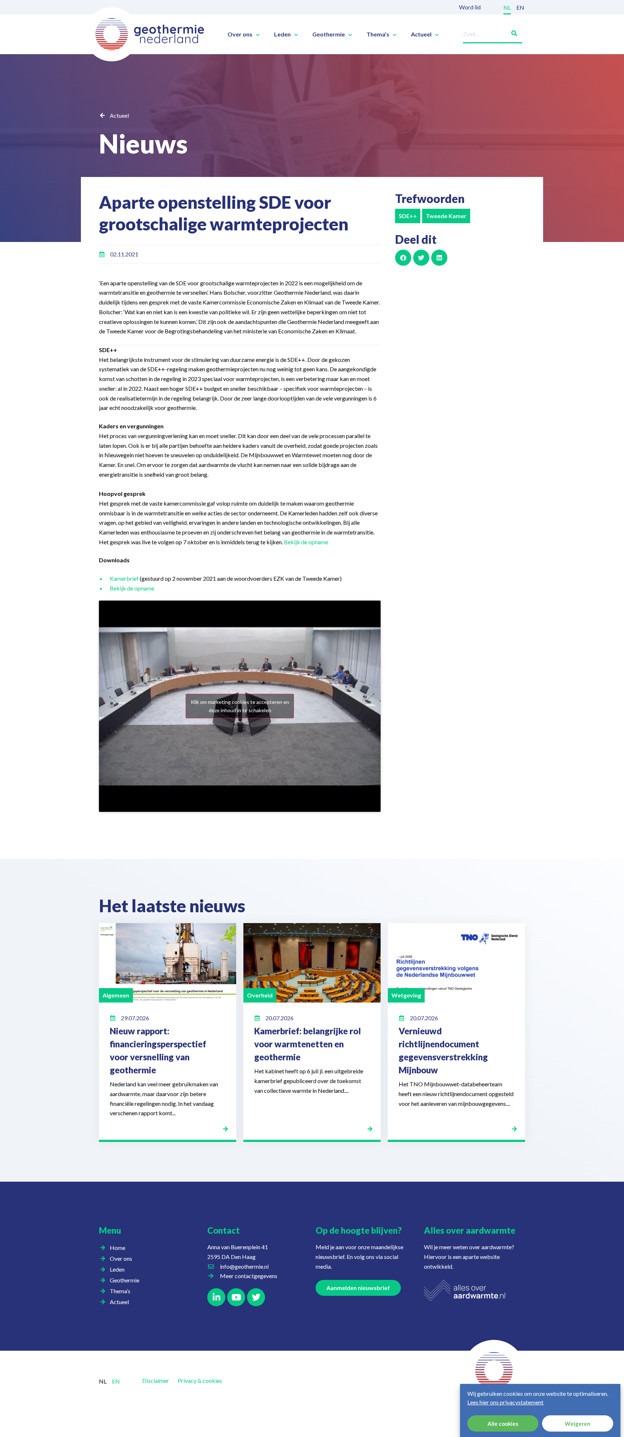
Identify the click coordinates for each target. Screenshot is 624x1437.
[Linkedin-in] (216, 1297)
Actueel (421, 34)
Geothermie (328, 34)
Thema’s (378, 34)
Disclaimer (155, 1380)
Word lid (470, 7)
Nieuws (143, 143)
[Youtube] (236, 1297)
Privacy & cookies (200, 1380)
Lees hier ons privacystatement (505, 1402)
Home (117, 1247)
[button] (403, 258)
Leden (282, 34)
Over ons (240, 34)
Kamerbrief (125, 578)
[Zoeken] (511, 32)
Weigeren (577, 1423)
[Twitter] (256, 1297)
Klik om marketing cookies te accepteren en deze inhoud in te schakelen (240, 706)
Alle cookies (503, 1423)
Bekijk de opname (306, 541)
